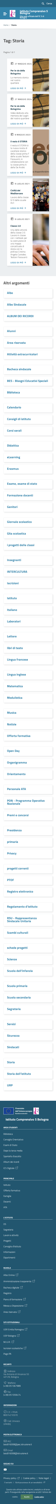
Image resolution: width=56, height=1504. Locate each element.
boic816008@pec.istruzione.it (17, 1444)
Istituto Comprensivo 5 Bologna (27, 1119)
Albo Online (9, 1274)
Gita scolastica (16, 533)
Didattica (13, 445)
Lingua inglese (16, 674)
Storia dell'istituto (19, 1073)
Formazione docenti (20, 495)
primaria (12, 841)
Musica (11, 712)
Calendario (14, 407)
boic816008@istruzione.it (15, 1453)
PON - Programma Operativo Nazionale (26, 802)
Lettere (12, 636)
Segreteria (14, 1009)
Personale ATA (16, 789)
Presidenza (14, 830)
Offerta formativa (18, 735)
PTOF (10, 880)
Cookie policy (39, 1496)
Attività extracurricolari (22, 354)
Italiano (12, 609)
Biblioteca (13, 392)
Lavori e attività (10, 1235)
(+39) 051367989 (12, 1386)
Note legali (44, 1478)
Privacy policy (9, 1478)
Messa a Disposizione (13, 1305)
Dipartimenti (9, 1257)
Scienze (12, 959)
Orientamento (16, 774)
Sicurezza (13, 1035)
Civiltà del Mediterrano (16, 192)
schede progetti (17, 947)
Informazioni (9, 1252)
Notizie (11, 724)
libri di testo (15, 648)
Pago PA (7, 1353)
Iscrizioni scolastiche (13, 1348)
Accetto (26, 1496)
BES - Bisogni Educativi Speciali (27, 380)
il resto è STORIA (18, 141)
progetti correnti (18, 868)
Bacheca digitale (11, 1287)
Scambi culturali (17, 932)
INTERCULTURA (17, 571)
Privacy (12, 853)
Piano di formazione (12, 1299)
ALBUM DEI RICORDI (20, 316)
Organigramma (17, 762)
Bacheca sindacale (19, 369)
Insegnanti (14, 560)
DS (4, 1224)
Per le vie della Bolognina (17, 72)
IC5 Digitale (8, 1168)
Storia (11, 1062)
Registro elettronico (20, 891)
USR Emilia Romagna (13, 1329)
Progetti (7, 1240)
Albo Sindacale (16, 304)
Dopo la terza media (12, 1150)
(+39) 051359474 (12, 1394)
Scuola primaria (17, 986)
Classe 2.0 (15, 226)
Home (5, 25)
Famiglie (7, 1196)
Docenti (7, 1201)
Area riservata (16, 342)
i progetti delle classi (20, 545)
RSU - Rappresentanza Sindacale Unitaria (22, 919)
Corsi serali (14, 430)
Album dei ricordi (11, 1162)
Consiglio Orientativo (13, 1139)
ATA (5, 1207)
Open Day (13, 750)
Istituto (12, 598)
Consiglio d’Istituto (12, 1246)
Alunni (11, 331)
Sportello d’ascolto (12, 1156)
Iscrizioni (13, 583)
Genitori (12, 507)
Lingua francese (17, 659)
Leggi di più (17, 88)
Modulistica (14, 697)
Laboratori (14, 621)
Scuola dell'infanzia (20, 970)
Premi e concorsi (18, 815)
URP (10, 1085)
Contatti (8, 1482)
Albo (10, 292)
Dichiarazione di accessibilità (28, 1482)
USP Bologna (9, 1335)
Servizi (11, 1024)
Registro (7, 1293)
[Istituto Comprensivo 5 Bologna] (12, 13)
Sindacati (13, 1047)
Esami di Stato (10, 1145)
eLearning (13, 457)
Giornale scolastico (19, 521)
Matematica (15, 686)
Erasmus (13, 468)
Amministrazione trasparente (17, 1281)
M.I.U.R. (6, 1341)
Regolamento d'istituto (22, 906)
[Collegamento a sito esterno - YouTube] (5, 1469)
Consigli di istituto (19, 419)
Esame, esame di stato (22, 483)
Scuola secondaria (19, 997)
